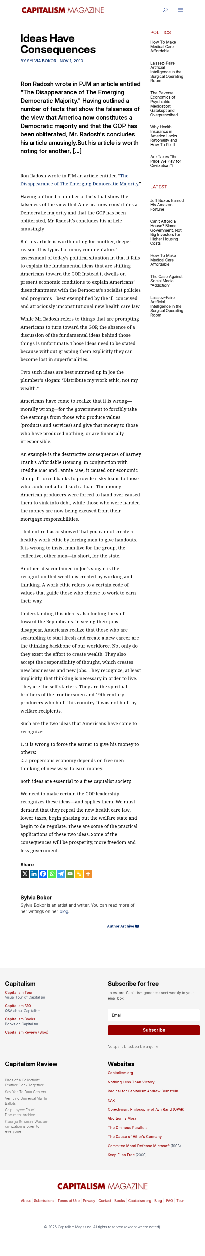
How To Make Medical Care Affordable (163, 46)
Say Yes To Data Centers (25, 1092)
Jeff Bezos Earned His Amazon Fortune (167, 205)
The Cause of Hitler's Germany (135, 1136)
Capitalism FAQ (18, 1006)
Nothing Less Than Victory (131, 1082)
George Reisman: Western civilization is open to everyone (26, 1126)
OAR (111, 1100)
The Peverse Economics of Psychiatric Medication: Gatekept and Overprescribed (164, 103)
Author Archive (120, 926)
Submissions (43, 1200)
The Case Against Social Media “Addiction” (166, 281)
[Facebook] (43, 874)
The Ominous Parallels (128, 1127)
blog (64, 911)
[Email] (70, 874)
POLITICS (160, 32)
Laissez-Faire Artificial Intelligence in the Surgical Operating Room (166, 72)
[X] (25, 874)
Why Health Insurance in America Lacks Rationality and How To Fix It (163, 135)
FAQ (169, 1200)
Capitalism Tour (18, 992)
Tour (180, 1200)
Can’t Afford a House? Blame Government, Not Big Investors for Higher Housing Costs (166, 232)
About (26, 1200)
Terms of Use (68, 1200)
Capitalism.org (120, 1073)
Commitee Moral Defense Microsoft (139, 1146)
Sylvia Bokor (41, 60)
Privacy (88, 1200)
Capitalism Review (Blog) (26, 1032)
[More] (88, 874)
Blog (158, 1200)
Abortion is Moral (123, 1118)
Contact (104, 1200)
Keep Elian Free (121, 1155)
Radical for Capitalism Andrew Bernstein (143, 1091)
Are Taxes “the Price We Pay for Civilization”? (165, 161)
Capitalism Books (20, 1019)
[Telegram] (61, 874)
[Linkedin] (34, 874)
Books (119, 1200)
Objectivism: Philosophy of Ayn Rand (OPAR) (146, 1109)
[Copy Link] (79, 874)
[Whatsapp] (52, 874)
